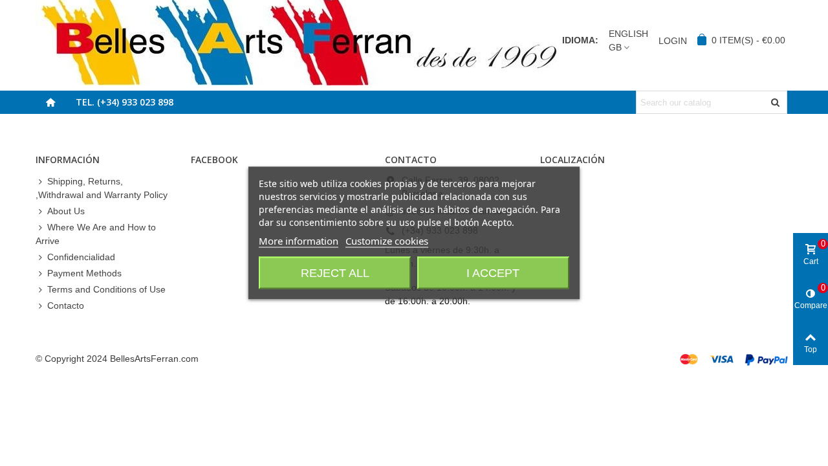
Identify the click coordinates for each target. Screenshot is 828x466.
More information (298, 240)
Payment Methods (84, 273)
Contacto (65, 305)
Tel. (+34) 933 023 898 (124, 102)
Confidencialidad (81, 257)
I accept (492, 273)
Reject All (335, 273)
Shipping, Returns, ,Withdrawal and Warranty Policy (102, 188)
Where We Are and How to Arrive (96, 234)
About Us (66, 211)
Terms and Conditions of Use (106, 289)
